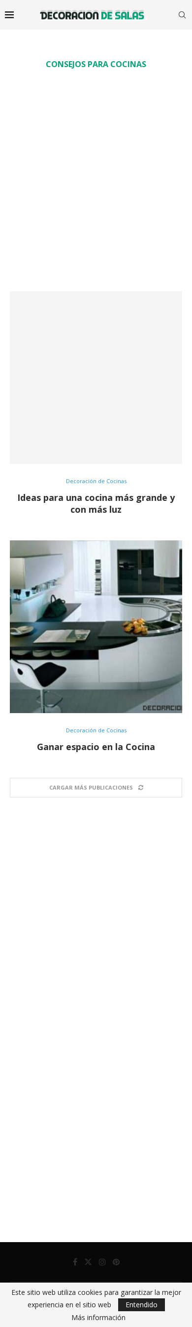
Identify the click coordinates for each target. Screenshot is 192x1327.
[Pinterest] (116, 1262)
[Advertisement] (96, 180)
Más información (98, 1317)
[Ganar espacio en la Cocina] (96, 626)
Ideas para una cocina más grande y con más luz (96, 503)
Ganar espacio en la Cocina (96, 747)
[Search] (182, 14)
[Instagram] (102, 1262)
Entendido (142, 1304)
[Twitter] (88, 1262)
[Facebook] (75, 1262)
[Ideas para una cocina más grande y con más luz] (96, 377)
